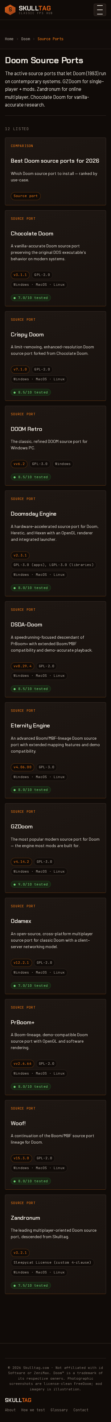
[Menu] (100, 10)
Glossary (59, 1410)
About (10, 1410)
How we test (33, 1410)
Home (9, 39)
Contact (80, 1410)
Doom (25, 39)
